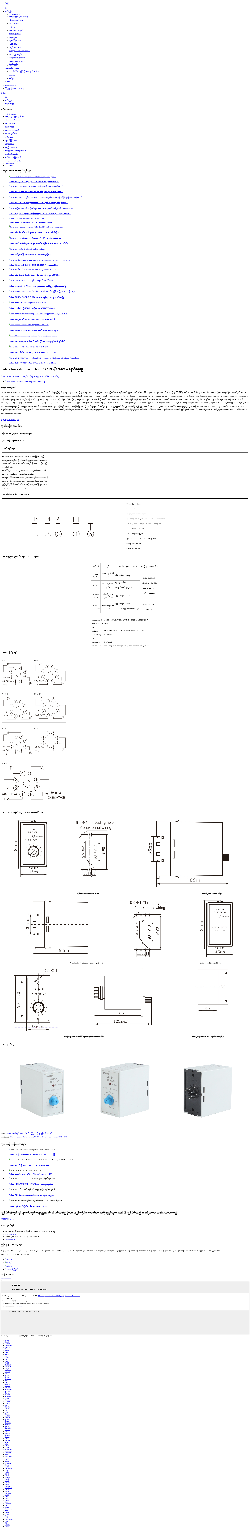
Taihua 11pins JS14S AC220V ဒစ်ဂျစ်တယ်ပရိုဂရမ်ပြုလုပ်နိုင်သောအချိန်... (38, 286)
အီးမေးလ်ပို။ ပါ (6, 1278)
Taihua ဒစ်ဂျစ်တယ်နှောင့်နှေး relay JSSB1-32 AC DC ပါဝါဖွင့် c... (34, 232)
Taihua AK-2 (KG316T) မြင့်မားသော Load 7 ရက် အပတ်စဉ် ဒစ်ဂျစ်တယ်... (38, 203)
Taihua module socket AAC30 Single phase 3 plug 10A (30, 1174)
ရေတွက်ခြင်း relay (15, 40)
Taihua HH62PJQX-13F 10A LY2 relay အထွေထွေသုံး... (31, 1184)
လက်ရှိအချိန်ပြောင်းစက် (17, 58)
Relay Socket (13, 65)
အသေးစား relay (14, 23)
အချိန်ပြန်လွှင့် (13, 27)
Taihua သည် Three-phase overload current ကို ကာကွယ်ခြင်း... (33, 1154)
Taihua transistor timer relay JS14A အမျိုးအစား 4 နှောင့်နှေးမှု (33, 330)
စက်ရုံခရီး (12, 75)
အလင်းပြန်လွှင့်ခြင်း (15, 54)
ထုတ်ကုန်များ (9, 11)
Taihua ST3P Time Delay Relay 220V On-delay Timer (30, 222)
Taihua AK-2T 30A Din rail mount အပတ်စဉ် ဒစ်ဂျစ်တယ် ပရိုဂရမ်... (36, 192)
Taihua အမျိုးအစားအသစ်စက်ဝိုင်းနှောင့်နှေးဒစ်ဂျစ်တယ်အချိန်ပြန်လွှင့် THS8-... (40, 214)
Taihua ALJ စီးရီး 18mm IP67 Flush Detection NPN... (30, 1165)
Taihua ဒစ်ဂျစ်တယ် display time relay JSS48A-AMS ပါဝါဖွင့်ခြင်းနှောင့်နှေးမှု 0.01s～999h (38, 1137)
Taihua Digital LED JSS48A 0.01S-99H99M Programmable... (33, 265)
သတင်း (7, 82)
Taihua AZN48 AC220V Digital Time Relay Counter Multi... (33, 363)
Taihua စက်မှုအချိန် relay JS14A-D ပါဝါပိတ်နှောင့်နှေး (30, 255)
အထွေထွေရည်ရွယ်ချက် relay (18, 16)
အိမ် (6, 8)
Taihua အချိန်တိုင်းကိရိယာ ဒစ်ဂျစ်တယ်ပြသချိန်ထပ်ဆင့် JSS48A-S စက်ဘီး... (39, 244)
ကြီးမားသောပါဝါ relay (16, 20)
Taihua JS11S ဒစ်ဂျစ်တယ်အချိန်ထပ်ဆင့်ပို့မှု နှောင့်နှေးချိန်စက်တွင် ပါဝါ (37, 341)
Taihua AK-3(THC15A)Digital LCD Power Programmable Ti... (34, 182)
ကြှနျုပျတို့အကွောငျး (12, 68)
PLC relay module (14, 14)
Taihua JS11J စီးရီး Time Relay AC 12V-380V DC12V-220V (33, 352)
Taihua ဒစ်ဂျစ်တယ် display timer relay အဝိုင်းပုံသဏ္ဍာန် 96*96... (34, 275)
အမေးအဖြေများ (10, 85)
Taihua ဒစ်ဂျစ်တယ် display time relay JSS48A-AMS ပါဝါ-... (33, 319)
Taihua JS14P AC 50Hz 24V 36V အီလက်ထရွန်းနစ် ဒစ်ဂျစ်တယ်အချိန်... (37, 297)
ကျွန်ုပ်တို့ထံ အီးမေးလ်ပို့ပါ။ (10, 420)
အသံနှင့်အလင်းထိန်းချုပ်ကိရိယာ (19, 51)
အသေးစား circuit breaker (17, 61)
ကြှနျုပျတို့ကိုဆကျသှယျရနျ (14, 88)
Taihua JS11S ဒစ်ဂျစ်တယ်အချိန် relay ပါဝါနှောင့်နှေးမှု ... (31, 1195)
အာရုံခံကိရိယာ (13, 44)
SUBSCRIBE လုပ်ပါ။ (8, 1219)
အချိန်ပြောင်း (13, 37)
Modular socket (13, 64)
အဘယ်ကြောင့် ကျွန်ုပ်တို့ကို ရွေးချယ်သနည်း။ (24, 71)
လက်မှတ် (12, 78)
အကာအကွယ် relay (15, 34)
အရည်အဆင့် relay (15, 47)
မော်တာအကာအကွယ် (16, 30)
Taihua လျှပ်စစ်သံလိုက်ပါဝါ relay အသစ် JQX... (28, 1206)
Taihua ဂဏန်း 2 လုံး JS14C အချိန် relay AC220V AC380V (32, 308)
